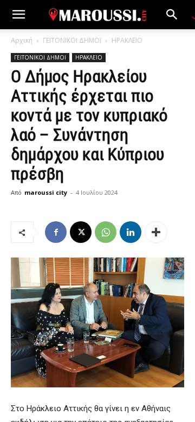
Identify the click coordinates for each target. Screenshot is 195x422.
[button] (18, 14)
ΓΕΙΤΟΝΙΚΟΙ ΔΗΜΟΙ (72, 40)
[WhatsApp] (105, 232)
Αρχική (21, 40)
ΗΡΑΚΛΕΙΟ (127, 40)
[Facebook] (56, 232)
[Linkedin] (130, 232)
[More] (156, 232)
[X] (81, 232)
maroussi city (45, 192)
